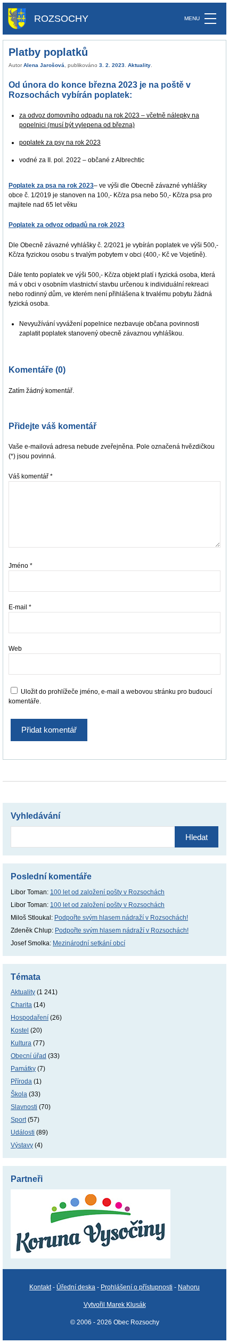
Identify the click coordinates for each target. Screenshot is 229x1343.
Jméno (20, 565)
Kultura (21, 1043)
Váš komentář (31, 476)
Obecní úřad (28, 1056)
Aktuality (139, 65)
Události (23, 1132)
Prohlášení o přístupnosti (137, 1287)
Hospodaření (29, 1017)
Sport (18, 1119)
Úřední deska (75, 1287)
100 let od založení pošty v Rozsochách (107, 892)
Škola (19, 1094)
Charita (21, 1005)
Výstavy (22, 1145)
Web (15, 648)
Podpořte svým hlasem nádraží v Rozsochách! (121, 917)
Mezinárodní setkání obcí (89, 943)
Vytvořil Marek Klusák (115, 1304)
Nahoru (189, 1287)
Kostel (20, 1030)
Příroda (21, 1081)
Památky (23, 1068)
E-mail (20, 607)
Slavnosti (24, 1107)
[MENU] (210, 18)
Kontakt (40, 1287)
